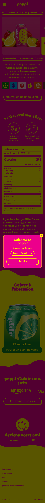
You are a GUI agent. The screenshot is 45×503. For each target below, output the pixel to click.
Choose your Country (22, 248)
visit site (22, 261)
